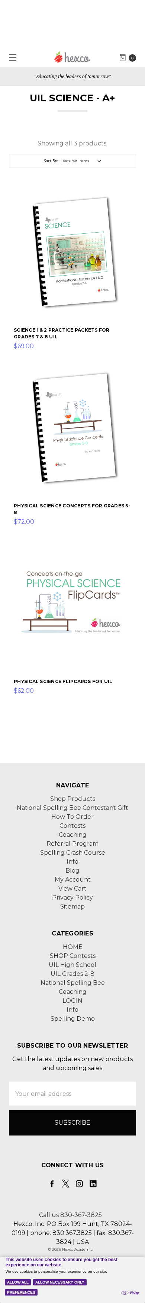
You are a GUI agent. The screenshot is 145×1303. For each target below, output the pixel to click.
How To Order (72, 816)
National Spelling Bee (73, 982)
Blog (72, 870)
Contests (72, 825)
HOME (73, 946)
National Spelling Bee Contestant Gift (72, 807)
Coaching (73, 834)
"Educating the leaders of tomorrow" (72, 76)
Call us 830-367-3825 (70, 1215)
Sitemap (72, 906)
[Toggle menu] (10, 57)
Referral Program (72, 843)
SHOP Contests (73, 955)
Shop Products (72, 798)
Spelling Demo (73, 1018)
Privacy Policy (72, 897)
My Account (73, 879)
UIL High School (72, 964)
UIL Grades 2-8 (72, 973)
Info (72, 861)
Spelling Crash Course (72, 852)
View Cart (72, 888)
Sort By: (51, 160)
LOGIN (72, 1000)
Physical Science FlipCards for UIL (63, 681)
